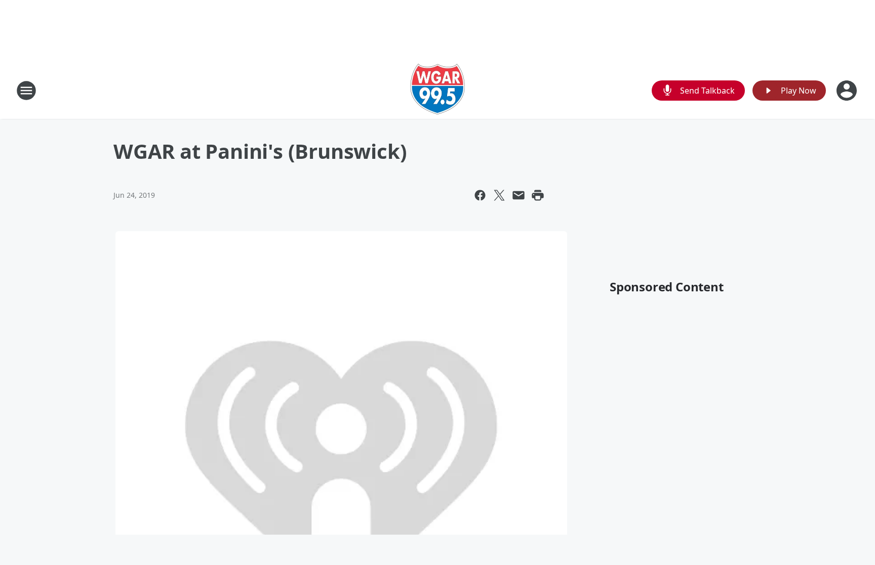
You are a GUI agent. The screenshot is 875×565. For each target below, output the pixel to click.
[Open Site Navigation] (26, 90)
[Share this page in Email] (518, 195)
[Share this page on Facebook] (480, 195)
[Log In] (848, 90)
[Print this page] (538, 195)
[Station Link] (437, 90)
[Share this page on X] (499, 195)
